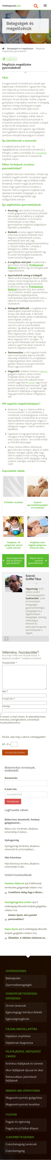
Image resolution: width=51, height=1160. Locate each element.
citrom (31, 382)
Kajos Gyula (11, 929)
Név (5, 691)
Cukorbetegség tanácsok (21, 1144)
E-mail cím (8, 698)
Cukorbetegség (15, 1151)
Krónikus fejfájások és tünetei (24, 1063)
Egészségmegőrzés (17, 1019)
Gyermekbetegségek (19, 985)
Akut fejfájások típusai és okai (24, 1070)
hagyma (43, 371)
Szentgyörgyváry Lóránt (18, 902)
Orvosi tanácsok (16, 1005)
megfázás (10, 59)
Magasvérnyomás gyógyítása (24, 1098)
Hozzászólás (9, 662)
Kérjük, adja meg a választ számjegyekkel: (24, 736)
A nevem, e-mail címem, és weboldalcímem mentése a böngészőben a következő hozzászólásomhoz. (23, 719)
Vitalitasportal (11, 5)
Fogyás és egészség (18, 1122)
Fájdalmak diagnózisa (19, 1043)
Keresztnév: (11, 778)
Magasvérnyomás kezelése (23, 1104)
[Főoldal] (3, 48)
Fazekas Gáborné (14, 883)
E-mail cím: (11, 789)
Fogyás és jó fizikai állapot (22, 1128)
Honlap (6, 706)
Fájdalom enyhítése (18, 1036)
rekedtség (41, 152)
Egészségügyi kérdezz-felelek (24, 1012)
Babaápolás (13, 978)
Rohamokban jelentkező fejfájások (21, 1078)
